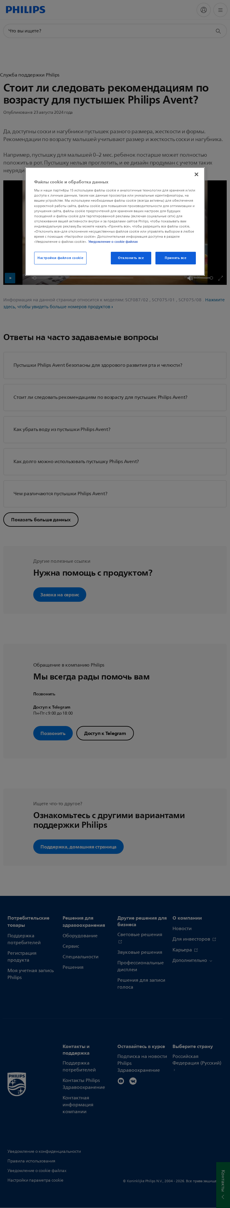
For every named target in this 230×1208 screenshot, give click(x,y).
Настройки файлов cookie (60, 258)
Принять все (175, 258)
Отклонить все (131, 258)
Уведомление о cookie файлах (113, 242)
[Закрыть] (196, 174)
